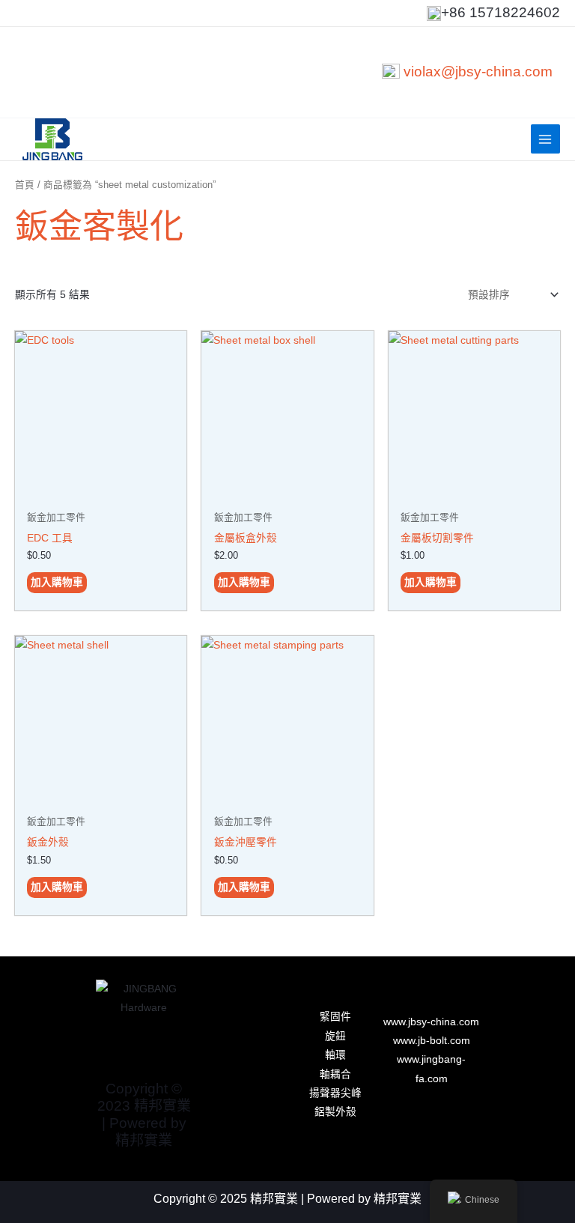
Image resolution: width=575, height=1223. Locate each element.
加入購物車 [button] (57, 582)
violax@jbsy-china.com (478, 71)
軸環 (335, 1054)
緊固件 (335, 1016)
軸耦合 (335, 1074)
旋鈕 (335, 1036)
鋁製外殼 (335, 1111)
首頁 (24, 185)
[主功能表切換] (545, 139)
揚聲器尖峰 (335, 1093)
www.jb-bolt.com (431, 1040)
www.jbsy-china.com (431, 1022)
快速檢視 (101, 491)
